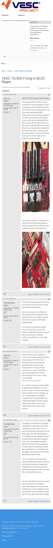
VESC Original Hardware (23, 71)
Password (21, 15)
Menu (3, 63)
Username (5, 15)
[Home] (21, 6)
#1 (49, 95)
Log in (4, 87)
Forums (10, 71)
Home (3, 71)
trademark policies (8, 528)
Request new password (22, 20)
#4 (49, 420)
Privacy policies (7, 536)
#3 (49, 352)
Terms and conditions (9, 532)
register (12, 87)
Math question (35, 38)
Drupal (35, 522)
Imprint (4, 540)
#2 (49, 299)
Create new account (8, 20)
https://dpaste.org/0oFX (31, 381)
